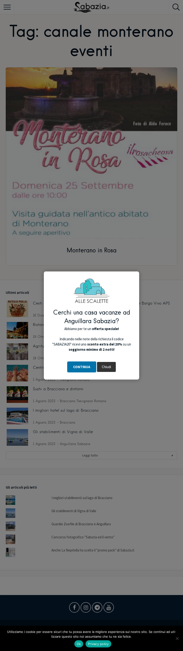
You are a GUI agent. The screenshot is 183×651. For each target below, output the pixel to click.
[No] (177, 638)
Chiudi (106, 367)
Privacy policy (98, 644)
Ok (79, 644)
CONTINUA (81, 367)
